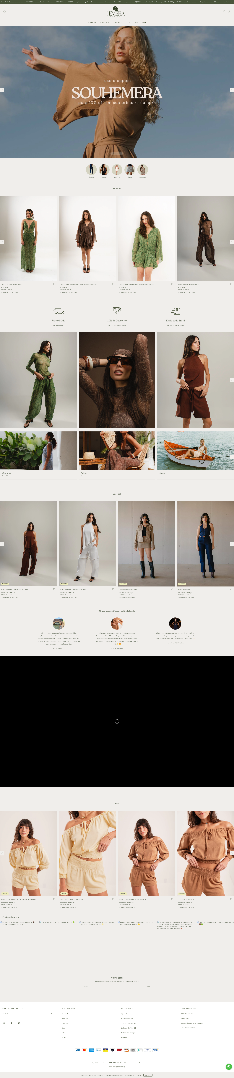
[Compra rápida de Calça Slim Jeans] (231, 589)
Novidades (92, 22)
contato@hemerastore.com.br (192, 1023)
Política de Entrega (128, 1033)
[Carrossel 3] (195, 380)
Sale (136, 22)
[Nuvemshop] (117, 1067)
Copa (129, 22)
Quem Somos (126, 1014)
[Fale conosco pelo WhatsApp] (229, 1067)
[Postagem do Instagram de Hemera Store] (18, 940)
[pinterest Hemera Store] (18, 1023)
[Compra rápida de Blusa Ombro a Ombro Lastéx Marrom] (172, 899)
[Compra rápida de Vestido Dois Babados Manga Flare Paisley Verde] (172, 284)
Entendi (148, 1075)
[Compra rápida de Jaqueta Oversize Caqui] (172, 589)
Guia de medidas (127, 1019)
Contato (124, 1037)
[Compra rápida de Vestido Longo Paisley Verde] (54, 284)
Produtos (103, 22)
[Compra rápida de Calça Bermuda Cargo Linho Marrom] (54, 589)
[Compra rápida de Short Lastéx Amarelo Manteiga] (113, 899)
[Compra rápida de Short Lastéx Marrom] (231, 899)
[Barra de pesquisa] (4, 12)
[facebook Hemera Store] (11, 1023)
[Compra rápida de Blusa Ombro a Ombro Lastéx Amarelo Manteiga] (54, 899)
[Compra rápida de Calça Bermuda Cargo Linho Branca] (113, 589)
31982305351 (186, 1018)
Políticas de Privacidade (129, 1028)
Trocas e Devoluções (128, 1023)
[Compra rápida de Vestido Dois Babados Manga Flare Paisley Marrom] (113, 284)
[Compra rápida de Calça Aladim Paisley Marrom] (231, 284)
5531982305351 (187, 1014)
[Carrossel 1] (38, 380)
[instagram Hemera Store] (4, 1023)
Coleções (117, 22)
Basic (144, 22)
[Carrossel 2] (117, 380)
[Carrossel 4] (117, 92)
